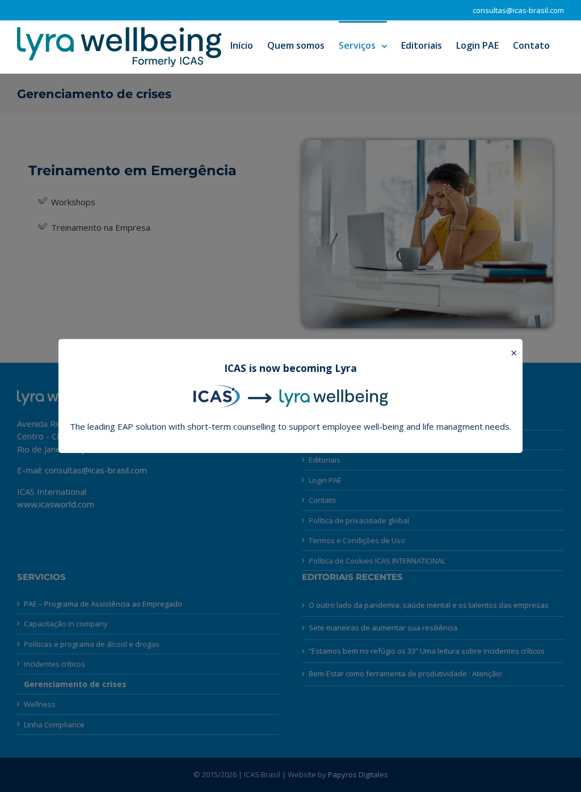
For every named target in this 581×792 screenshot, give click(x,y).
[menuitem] (241, 45)
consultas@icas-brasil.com (518, 10)
